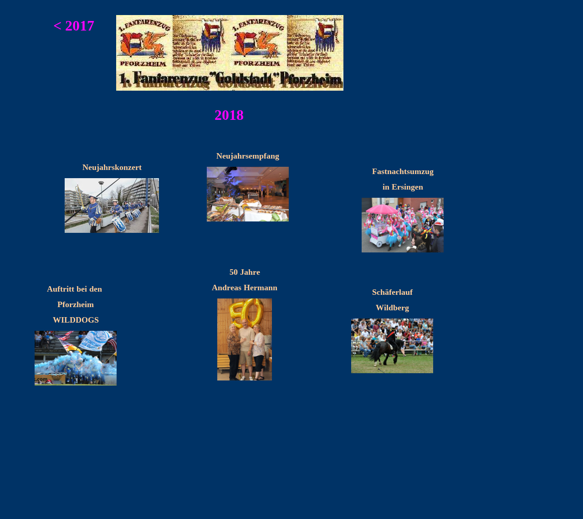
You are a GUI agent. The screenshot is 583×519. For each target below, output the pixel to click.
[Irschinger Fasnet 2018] (403, 250)
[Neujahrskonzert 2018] (112, 230)
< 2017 (73, 25)
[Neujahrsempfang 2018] (248, 219)
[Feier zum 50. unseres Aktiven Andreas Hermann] (244, 378)
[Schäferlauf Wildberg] (392, 371)
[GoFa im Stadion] (76, 383)
